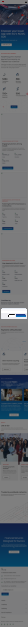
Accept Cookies (20, 315)
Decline (11, 315)
